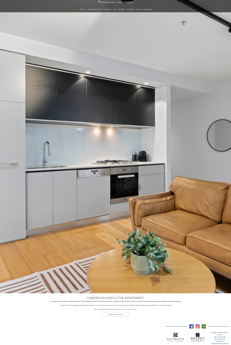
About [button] (82, 9)
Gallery (139, 9)
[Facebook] (191, 326)
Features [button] (107, 9)
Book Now (147, 9)
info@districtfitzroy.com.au (220, 343)
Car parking (74, 305)
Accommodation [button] (94, 9)
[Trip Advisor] (204, 326)
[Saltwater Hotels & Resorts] (175, 337)
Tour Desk (130, 9)
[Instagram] (197, 326)
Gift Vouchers (119, 9)
